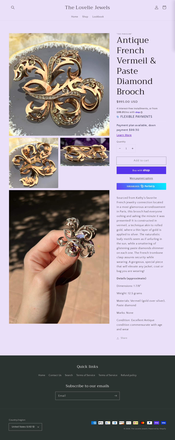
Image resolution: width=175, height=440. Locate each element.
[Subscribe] (115, 396)
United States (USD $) (23, 427)
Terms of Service (85, 375)
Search (69, 375)
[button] (13, 7)
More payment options (141, 178)
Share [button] (124, 338)
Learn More (124, 135)
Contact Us (55, 375)
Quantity (121, 141)
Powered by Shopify (157, 429)
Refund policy (129, 375)
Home (41, 375)
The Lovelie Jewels (139, 429)
